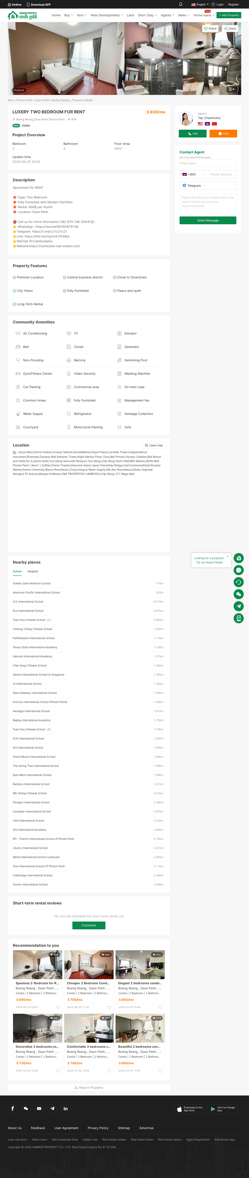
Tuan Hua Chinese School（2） (32, 729)
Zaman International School (30, 884)
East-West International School (32, 775)
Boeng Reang (60, 100)
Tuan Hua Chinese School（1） (32, 619)
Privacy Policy (98, 1128)
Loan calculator (17, 1139)
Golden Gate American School (32, 583)
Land (130, 15)
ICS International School (28, 601)
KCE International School (28, 738)
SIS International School (28, 747)
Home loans (39, 1139)
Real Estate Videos (169, 1139)
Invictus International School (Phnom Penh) (40, 702)
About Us (15, 1128)
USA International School (28, 820)
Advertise (146, 1128)
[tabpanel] (89, 734)
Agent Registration (198, 1139)
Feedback (38, 1128)
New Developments (105, 15)
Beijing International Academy (32, 720)
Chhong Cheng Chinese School (32, 629)
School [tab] (17, 571)
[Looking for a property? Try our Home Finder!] (239, 558)
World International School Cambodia (36, 857)
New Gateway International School (35, 692)
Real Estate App (225, 1139)
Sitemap (124, 1128)
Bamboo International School (31, 784)
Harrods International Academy (32, 656)
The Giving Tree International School (36, 765)
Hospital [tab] (33, 571)
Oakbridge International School (32, 875)
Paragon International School (31, 802)
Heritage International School (31, 711)
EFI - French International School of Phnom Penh (43, 838)
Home (56, 15)
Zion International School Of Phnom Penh (39, 866)
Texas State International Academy (35, 647)
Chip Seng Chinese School (29, 665)
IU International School (27, 683)
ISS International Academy (29, 829)
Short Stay (146, 15)
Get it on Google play (226, 1109)
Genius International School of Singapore (38, 674)
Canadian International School (32, 811)
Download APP (41, 4)
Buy (67, 15)
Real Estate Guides (114, 1139)
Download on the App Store (193, 1109)
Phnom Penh (24, 100)
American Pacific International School (36, 592)
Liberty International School (30, 848)
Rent (80, 15)
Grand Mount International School (34, 756)
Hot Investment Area (65, 1139)
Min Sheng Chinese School (29, 793)
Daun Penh (42, 100)
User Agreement (66, 1128)
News (182, 15)
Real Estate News (142, 1139)
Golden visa (90, 1139)
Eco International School (28, 610)
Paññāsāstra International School (33, 638)
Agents (166, 15)
